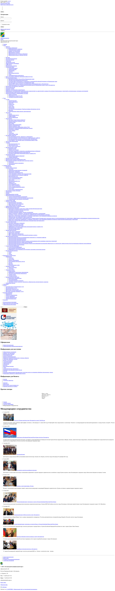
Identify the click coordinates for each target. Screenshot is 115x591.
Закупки (10, 262)
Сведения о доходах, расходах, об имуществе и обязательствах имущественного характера (29, 214)
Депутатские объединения (12, 141)
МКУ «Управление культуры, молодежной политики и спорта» (23, 235)
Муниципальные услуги (11, 287)
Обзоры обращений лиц (11, 297)
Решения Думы (12, 122)
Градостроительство (10, 87)
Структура (11, 105)
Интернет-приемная (7, 292)
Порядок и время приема (11, 295)
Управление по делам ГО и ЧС (15, 95)
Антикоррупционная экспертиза (16, 211)
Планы (10, 251)
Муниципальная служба (11, 147)
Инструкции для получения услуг (13, 290)
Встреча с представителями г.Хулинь (25, 486)
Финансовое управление (14, 171)
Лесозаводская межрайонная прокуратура (18, 80)
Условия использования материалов (11, 559)
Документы (5, 284)
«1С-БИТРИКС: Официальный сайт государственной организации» (21, 589)
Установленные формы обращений (16, 155)
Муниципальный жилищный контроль (17, 238)
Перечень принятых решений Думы (17, 121)
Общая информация (13, 101)
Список (10, 113)
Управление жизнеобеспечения (16, 172)
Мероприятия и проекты (14, 52)
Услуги (4, 285)
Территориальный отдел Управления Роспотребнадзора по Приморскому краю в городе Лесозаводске (32, 85)
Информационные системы (12, 194)
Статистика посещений (8, 560)
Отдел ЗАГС (11, 188)
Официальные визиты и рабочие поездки (18, 55)
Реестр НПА (11, 123)
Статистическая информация (12, 245)
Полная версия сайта (5, 3)
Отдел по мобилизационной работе (17, 187)
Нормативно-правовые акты (15, 278)
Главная (5, 44)
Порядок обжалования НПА (15, 124)
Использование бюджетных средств (17, 248)
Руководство (11, 104)
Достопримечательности (11, 58)
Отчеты (10, 131)
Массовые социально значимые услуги (15, 291)
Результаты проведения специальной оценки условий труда (22, 153)
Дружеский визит (21, 454)
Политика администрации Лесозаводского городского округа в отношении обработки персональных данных (28, 372)
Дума (4, 98)
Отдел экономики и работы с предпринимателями (20, 173)
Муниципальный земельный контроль (17, 239)
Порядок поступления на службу (16, 224)
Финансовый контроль (11, 230)
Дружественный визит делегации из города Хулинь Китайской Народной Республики (36, 501)
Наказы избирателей (13, 117)
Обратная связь (4, 584)
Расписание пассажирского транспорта (15, 86)
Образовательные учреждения (15, 227)
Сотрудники (11, 259)
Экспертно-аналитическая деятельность (18, 273)
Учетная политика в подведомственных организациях (21, 197)
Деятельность (9, 118)
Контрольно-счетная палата (9, 255)
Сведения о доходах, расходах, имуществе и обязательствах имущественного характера (28, 281)
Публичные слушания (14, 129)
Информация (9, 256)
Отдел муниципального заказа (15, 177)
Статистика (11, 133)
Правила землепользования (9, 356)
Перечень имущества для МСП (10, 386)
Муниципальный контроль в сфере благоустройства (20, 242)
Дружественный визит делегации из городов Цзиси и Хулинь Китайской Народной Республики (36, 524)
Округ (4, 45)
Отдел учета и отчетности (14, 146)
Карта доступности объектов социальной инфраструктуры (19, 76)
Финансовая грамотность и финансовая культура (14, 373)
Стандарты (11, 268)
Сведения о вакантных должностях (17, 223)
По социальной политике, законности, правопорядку (21, 136)
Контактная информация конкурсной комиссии (19, 152)
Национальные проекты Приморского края (15, 159)
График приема (12, 116)
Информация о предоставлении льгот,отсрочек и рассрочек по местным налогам (27, 249)
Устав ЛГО (11, 103)
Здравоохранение (12, 69)
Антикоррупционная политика (16, 97)
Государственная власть (11, 77)
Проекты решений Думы (14, 125)
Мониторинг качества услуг (12, 289)
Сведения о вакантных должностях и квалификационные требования (24, 151)
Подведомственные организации (13, 195)
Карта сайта (6, 558)
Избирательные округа (14, 115)
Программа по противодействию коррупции (19, 209)
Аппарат (8, 142)
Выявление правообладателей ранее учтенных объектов (16, 358)
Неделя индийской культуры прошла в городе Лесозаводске (30, 536)
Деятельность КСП (10, 269)
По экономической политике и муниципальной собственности (23, 139)
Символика (8, 61)
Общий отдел (12, 182)
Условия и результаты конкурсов (16, 225)
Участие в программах (11, 201)
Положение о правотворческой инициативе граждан (20, 128)
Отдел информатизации (14, 184)
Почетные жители (10, 59)
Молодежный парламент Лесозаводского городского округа (19, 160)
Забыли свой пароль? (5, 29)
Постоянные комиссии (11, 135)
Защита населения (13, 94)
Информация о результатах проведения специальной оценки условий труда (26, 226)
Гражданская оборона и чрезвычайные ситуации (17, 93)
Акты (10, 253)
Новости (8, 46)
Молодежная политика (14, 73)
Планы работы (12, 130)
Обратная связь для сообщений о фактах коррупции (20, 217)
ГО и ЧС (5, 371)
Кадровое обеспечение (11, 221)
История (8, 57)
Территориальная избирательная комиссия (12, 346)
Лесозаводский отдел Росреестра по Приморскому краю (21, 82)
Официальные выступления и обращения (18, 53)
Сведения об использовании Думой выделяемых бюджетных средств (24, 109)
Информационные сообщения (15, 49)
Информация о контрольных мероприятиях (18, 272)
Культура (11, 71)
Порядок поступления (14, 149)
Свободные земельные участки (10, 359)
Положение (11, 161)
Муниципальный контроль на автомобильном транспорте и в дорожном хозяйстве (27, 237)
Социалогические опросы (14, 50)
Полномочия (11, 107)
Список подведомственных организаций (18, 196)
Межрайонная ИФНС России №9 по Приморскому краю (21, 79)
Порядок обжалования (14, 260)
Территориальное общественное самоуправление (17, 92)
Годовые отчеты (12, 274)
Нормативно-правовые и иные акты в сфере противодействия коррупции (25, 208)
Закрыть (2, 30)
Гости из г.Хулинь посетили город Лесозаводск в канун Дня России (29, 420)
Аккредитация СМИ (13, 134)
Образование (11, 70)
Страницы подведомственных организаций (18, 199)
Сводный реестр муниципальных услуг (15, 286)
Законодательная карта (11, 298)
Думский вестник (13, 100)
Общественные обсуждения (15, 205)
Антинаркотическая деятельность (16, 75)
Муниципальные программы (15, 202)
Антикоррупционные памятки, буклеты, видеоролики (21, 212)
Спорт (10, 74)
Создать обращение (10, 296)
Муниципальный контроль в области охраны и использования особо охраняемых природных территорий (33, 241)
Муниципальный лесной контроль (16, 244)
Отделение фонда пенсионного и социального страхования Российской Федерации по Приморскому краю (33, 81)
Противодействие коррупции (12, 158)
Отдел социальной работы (14, 178)
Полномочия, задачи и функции (13, 190)
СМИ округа (9, 64)
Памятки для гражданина (14, 51)
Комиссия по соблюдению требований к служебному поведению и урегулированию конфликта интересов (33, 215)
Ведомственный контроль (12, 250)
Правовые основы (10, 266)
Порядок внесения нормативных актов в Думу (19, 127)
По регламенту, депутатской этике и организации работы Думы (23, 140)
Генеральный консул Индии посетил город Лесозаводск (27, 514)
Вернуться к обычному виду (7, 4)
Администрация (7, 165)
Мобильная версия (5, 38)
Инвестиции (6, 384)
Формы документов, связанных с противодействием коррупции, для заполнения (27, 213)
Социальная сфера (10, 67)
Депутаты (8, 112)
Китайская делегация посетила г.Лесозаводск (27, 549)
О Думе (7, 99)
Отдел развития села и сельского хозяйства (18, 175)
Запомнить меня (6, 24)
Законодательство (13, 267)
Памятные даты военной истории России (15, 89)
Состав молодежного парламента (16, 163)
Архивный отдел (12, 183)
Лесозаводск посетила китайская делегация (27, 470)
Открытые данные (10, 88)
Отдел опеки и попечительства (16, 189)
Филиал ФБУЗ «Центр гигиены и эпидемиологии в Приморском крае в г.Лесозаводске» (29, 83)
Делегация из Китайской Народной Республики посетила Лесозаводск (33, 437)
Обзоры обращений (13, 157)
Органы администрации (11, 167)
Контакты (11, 110)
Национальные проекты (11, 65)
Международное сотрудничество (16, 203)
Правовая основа (12, 148)
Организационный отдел (14, 143)
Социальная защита (13, 68)
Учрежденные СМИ (10, 200)
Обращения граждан (10, 154)
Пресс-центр (11, 179)
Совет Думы (11, 106)
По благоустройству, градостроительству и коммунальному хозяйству (24, 137)
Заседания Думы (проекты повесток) (17, 119)
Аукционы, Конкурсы (8, 380)
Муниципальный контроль (12, 236)
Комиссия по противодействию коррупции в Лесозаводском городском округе (26, 220)
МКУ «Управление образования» (16, 233)
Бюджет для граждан (8, 360)
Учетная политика (13, 275)
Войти (2, 11)
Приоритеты (9, 191)
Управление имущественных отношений (18, 170)
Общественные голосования (12, 63)
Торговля (5, 382)
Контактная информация (14, 229)
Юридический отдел (13, 145)
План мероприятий (13, 279)
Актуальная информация (11, 47)
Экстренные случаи (10, 62)
